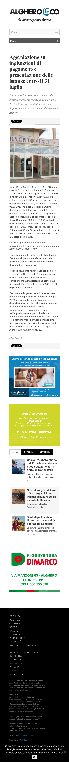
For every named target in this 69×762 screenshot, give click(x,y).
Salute (13, 631)
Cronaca (15, 616)
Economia (15, 660)
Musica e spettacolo (22, 645)
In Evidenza (44, 452)
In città (14, 671)
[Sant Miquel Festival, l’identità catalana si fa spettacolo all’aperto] (18, 530)
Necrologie (16, 674)
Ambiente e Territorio (23, 652)
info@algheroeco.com (26, 735)
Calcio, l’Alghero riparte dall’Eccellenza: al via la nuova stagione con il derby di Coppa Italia (42, 465)
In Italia (14, 667)
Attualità (15, 642)
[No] (64, 752)
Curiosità (15, 656)
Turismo (14, 634)
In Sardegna (17, 638)
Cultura (14, 623)
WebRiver (24, 740)
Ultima (15, 452)
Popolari (28, 452)
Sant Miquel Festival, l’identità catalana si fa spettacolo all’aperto (41, 520)
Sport (13, 627)
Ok (34, 757)
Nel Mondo (16, 663)
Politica (14, 620)
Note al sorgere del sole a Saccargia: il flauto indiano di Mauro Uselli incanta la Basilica (42, 495)
